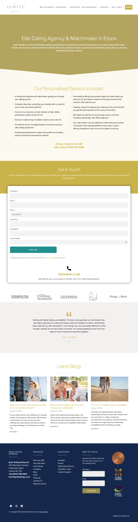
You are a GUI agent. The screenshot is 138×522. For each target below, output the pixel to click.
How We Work (39, 463)
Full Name (14, 191)
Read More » (14, 432)
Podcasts (37, 478)
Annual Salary (15, 238)
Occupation (14, 229)
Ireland (60, 463)
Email (12, 201)
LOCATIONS (104, 7)
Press (35, 475)
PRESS (119, 7)
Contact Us (37, 481)
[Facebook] (11, 506)
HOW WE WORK (60, 7)
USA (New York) (64, 469)
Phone (12, 210)
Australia (61, 460)
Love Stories (38, 466)
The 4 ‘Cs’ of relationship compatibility (109, 404)
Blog (35, 472)
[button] (31, 329)
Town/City (14, 219)
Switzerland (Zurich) (66, 466)
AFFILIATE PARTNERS (89, 7)
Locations (37, 469)
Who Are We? (38, 460)
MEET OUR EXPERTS (47, 7)
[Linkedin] (21, 506)
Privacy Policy (49, 258)
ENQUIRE (128, 7)
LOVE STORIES (75, 7)
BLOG (114, 7)
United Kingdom (64, 472)
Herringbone (125, 516)
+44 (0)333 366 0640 (18, 474)
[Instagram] (16, 506)
